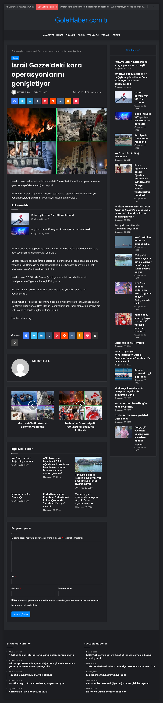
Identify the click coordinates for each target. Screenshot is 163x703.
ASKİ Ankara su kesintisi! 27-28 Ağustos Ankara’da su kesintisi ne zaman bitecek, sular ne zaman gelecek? (56, 465)
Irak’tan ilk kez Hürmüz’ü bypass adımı (143, 241)
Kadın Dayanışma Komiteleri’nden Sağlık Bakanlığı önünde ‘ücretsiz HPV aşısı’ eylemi (56, 500)
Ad (13, 576)
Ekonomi (70, 35)
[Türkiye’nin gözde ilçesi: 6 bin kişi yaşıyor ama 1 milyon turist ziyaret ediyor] (88, 464)
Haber (59, 35)
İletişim (115, 35)
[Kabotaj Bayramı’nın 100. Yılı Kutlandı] (20, 219)
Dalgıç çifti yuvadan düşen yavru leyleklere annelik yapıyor (142, 436)
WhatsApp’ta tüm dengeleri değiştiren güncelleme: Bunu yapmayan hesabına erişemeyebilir (105, 6)
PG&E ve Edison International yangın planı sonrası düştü (131, 63)
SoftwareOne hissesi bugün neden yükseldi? (131, 405)
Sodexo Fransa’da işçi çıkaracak (143, 373)
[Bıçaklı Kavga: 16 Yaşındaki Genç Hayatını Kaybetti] (20, 233)
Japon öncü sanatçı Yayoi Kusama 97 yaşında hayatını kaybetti (142, 323)
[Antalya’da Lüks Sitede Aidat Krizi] (123, 140)
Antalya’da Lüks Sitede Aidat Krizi (141, 139)
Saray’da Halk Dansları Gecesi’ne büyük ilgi (128, 227)
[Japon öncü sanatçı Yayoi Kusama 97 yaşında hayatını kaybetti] (123, 319)
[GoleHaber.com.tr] (81, 20)
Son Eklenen (133, 50)
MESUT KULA (23, 92)
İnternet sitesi (65, 588)
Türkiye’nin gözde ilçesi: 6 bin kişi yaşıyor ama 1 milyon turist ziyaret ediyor (88, 479)
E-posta (16, 588)
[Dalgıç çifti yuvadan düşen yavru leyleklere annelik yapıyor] (123, 432)
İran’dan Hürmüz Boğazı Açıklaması (22, 459)
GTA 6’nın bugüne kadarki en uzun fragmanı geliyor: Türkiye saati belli (143, 293)
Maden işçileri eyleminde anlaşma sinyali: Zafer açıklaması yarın (86, 499)
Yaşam (105, 35)
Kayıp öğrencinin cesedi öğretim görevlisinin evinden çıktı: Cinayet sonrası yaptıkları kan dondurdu (143, 180)
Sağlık (81, 35)
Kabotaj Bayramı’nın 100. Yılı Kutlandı (52, 215)
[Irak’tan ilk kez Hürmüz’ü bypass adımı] (123, 242)
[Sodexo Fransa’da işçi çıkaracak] (123, 374)
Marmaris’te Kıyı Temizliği (20, 496)
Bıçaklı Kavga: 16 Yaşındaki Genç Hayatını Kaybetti (60, 229)
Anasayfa (48, 35)
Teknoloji (93, 35)
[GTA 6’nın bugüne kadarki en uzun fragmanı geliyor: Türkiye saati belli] (123, 288)
